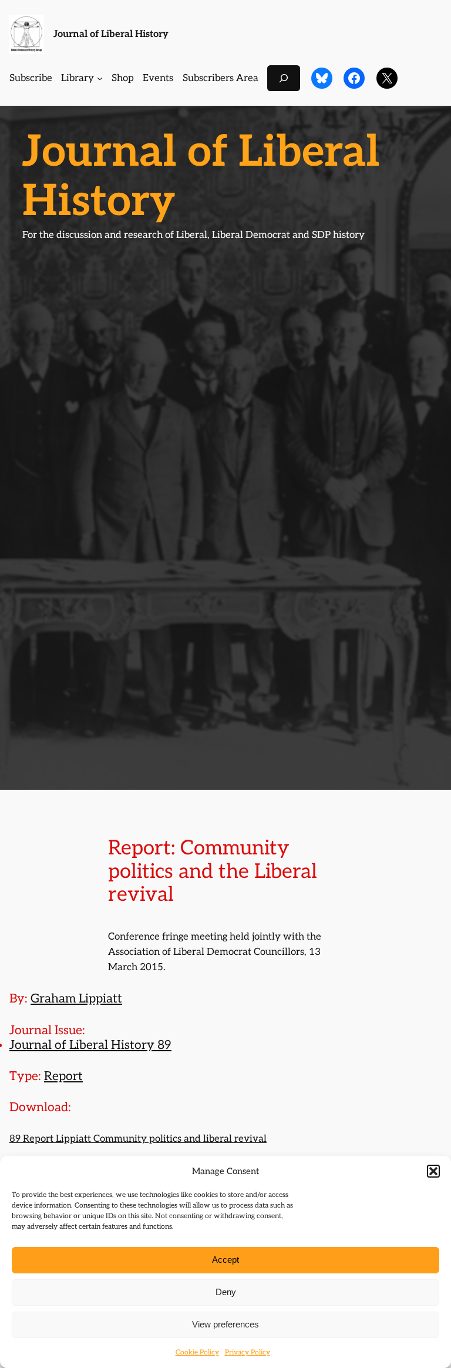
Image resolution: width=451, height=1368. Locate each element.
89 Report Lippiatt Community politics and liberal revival (138, 1139)
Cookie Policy (197, 1352)
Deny (226, 1292)
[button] (433, 1171)
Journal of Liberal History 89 (90, 1045)
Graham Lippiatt (76, 998)
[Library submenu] (100, 78)
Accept (225, 1260)
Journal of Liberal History (111, 34)
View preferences (225, 1324)
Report (63, 1076)
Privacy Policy (247, 1352)
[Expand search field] (283, 77)
